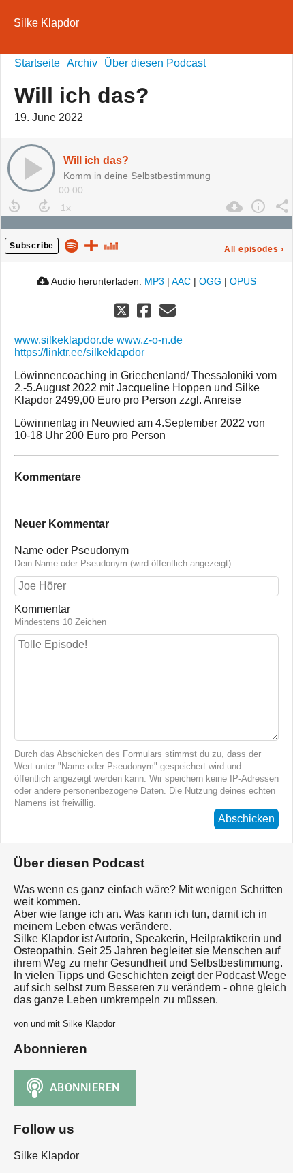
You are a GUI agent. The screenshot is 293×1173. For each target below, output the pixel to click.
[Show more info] (256, 206)
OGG (210, 281)
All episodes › (254, 249)
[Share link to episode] (280, 206)
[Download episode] (233, 206)
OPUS (243, 281)
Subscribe (32, 246)
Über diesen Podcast (155, 63)
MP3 (154, 281)
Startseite (37, 63)
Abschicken (246, 818)
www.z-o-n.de (150, 340)
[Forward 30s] (44, 206)
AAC (181, 281)
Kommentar (42, 609)
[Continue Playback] (31, 168)
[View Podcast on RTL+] (91, 245)
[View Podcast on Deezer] (111, 245)
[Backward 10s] (14, 206)
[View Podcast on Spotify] (71, 245)
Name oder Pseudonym (71, 550)
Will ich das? (96, 160)
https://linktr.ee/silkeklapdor (79, 352)
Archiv (82, 63)
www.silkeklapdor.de (64, 340)
